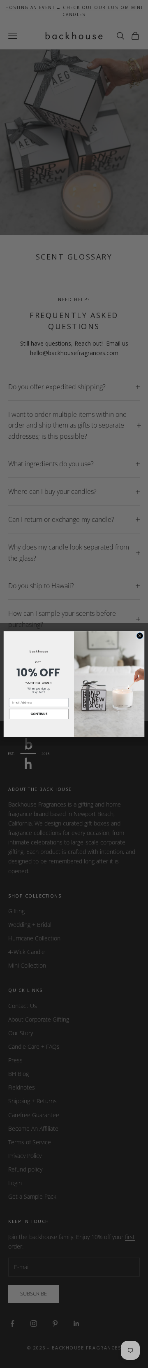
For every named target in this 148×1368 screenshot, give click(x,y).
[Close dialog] (139, 636)
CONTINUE (39, 713)
